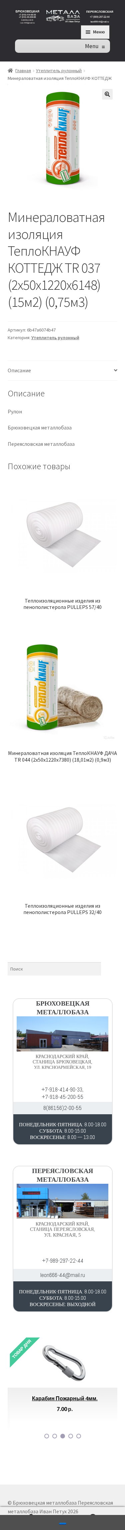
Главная (23, 71)
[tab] (63, 371)
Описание (19, 370)
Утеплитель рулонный (59, 71)
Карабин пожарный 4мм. (62, 1398)
